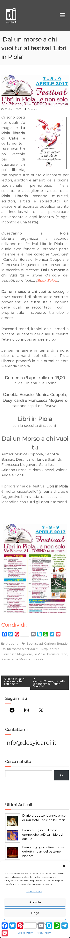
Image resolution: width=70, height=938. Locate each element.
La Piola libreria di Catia (50, 654)
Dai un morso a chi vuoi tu (20, 649)
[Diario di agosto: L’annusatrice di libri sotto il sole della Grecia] (12, 820)
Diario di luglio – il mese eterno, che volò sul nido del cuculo (42, 834)
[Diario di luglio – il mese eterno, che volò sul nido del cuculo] (12, 835)
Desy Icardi (33, 109)
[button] (64, 866)
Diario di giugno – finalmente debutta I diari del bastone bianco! (43, 851)
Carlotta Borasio (56, 643)
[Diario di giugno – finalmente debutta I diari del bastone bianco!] (12, 852)
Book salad (34, 643)
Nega (35, 913)
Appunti (12, 643)
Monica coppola (31, 659)
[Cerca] (61, 775)
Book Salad (47, 280)
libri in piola (9, 659)
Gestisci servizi (34, 891)
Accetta (35, 902)
